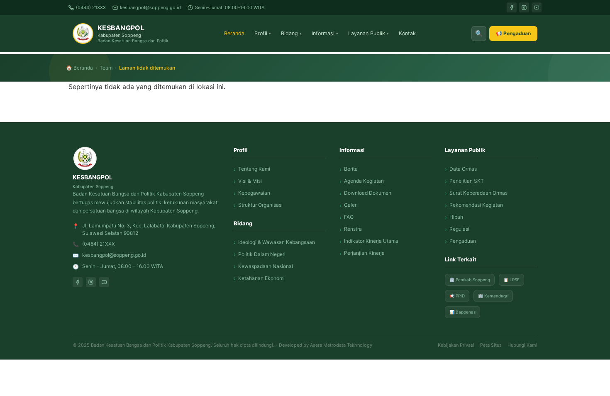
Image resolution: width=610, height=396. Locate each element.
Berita (351, 169)
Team (106, 68)
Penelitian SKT (466, 181)
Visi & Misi (250, 181)
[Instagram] (524, 7)
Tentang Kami (254, 169)
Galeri (351, 205)
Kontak (407, 33)
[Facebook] (512, 7)
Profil (262, 33)
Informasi (325, 33)
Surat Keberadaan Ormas (478, 193)
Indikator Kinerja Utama (371, 241)
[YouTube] (537, 7)
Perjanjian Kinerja (364, 253)
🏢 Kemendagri (493, 295)
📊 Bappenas (462, 311)
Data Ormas (463, 169)
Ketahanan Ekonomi (261, 278)
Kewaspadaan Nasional (265, 266)
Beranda (234, 33)
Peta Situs (491, 345)
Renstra (353, 229)
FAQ (349, 217)
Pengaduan (462, 241)
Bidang (291, 33)
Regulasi (459, 229)
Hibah (456, 217)
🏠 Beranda (79, 68)
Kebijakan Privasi (456, 345)
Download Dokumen (367, 193)
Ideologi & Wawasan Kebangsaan (276, 242)
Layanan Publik (368, 33)
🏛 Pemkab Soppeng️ (469, 279)
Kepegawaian (254, 193)
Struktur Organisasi (260, 205)
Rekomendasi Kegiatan (476, 205)
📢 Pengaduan (513, 33)
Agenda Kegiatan (364, 181)
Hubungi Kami (522, 345)
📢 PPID (457, 295)
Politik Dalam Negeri (261, 254)
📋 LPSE (511, 279)
